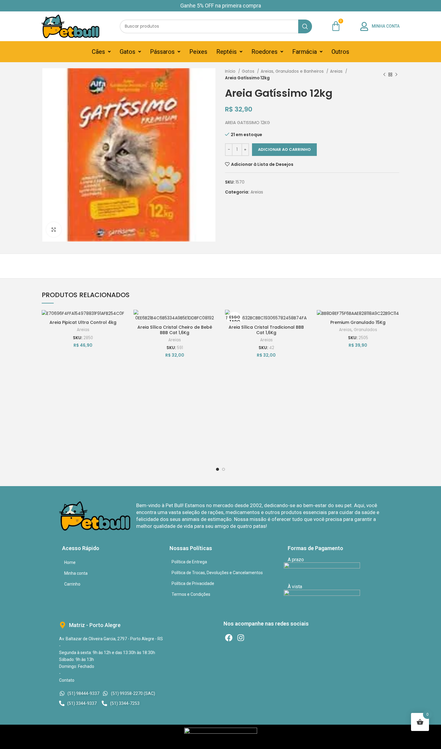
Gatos (127, 51)
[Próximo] (396, 75)
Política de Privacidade (193, 583)
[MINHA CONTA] (364, 26)
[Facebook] (229, 637)
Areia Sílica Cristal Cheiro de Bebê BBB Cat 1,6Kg (174, 330)
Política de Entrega (189, 561)
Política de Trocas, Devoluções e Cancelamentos (217, 572)
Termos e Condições (191, 594)
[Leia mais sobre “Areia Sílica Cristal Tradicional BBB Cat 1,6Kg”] (303, 333)
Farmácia (304, 51)
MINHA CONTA (386, 26)
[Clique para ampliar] (53, 229)
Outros (340, 51)
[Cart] (336, 26)
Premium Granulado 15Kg (358, 322)
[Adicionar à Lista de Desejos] (120, 319)
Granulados (365, 330)
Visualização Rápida (120, 346)
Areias (337, 71)
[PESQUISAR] (305, 26)
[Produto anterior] (384, 75)
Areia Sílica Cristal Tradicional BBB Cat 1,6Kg (266, 330)
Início (231, 71)
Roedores (264, 51)
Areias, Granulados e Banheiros (293, 71)
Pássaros (162, 51)
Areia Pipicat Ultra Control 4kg (83, 322)
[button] (101, 51)
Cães (98, 51)
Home (70, 562)
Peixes (198, 51)
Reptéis (226, 51)
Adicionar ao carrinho (284, 149)
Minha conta (76, 573)
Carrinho (72, 584)
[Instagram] (241, 637)
